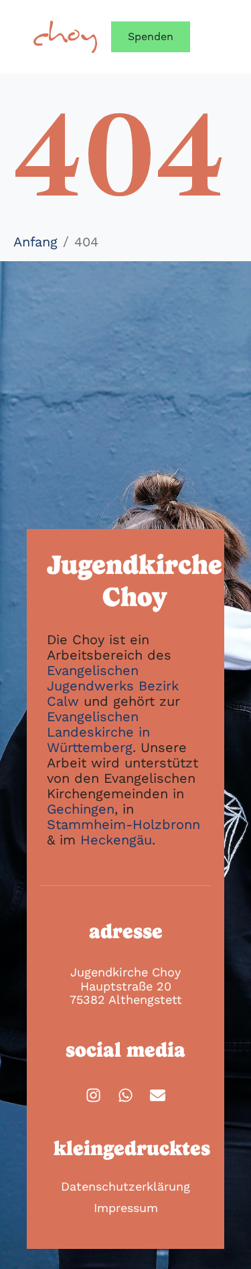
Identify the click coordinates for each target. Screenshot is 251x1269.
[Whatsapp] (125, 1095)
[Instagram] (93, 1095)
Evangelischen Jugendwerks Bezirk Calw (113, 685)
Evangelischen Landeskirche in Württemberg (98, 731)
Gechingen (80, 809)
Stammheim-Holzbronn (123, 824)
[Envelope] (157, 1095)
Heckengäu (116, 840)
